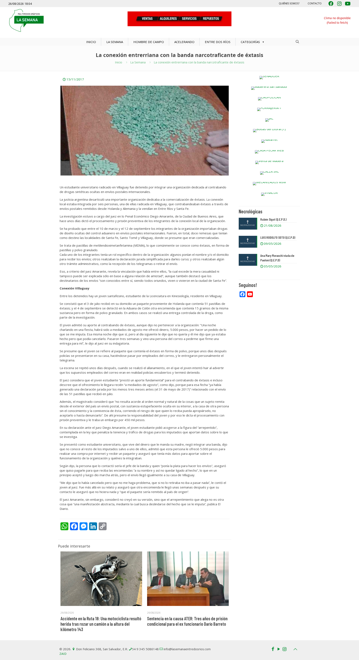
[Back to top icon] (295, 649)
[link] (269, 77)
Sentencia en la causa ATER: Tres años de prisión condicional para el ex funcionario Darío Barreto (187, 621)
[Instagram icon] (284, 649)
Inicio (118, 62)
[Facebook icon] (272, 649)
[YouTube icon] (278, 649)
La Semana (138, 62)
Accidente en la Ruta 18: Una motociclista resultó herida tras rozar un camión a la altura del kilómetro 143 (100, 624)
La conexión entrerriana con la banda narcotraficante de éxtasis (199, 62)
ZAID (62, 653)
